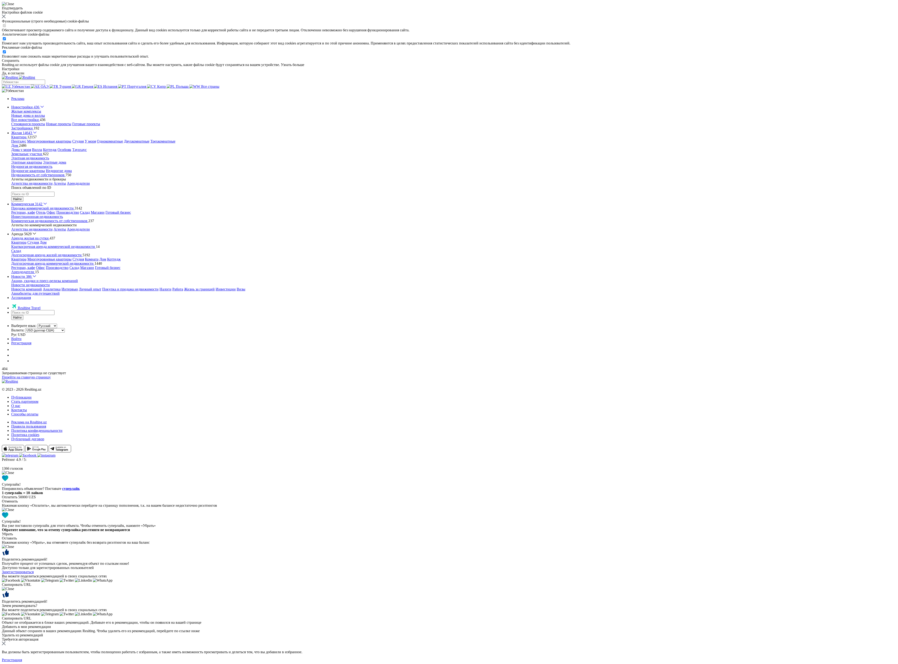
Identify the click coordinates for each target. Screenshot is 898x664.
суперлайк (71, 489)
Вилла (37, 150)
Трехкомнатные (162, 141)
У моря (90, 141)
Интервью (70, 289)
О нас (15, 406)
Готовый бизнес (118, 212)
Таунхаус (79, 150)
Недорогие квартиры (28, 171)
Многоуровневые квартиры (49, 141)
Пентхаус (18, 141)
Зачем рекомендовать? (19, 606)
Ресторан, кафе (23, 212)
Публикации (21, 397)
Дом (43, 242)
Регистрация (21, 343)
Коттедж (50, 150)
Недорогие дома (59, 171)
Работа (177, 289)
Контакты (19, 410)
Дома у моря (21, 150)
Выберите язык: (23, 326)
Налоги (165, 289)
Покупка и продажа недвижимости (130, 289)
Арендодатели (78, 183)
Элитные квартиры (26, 162)
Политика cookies (25, 435)
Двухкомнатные (136, 141)
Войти (16, 339)
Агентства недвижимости (32, 183)
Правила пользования (28, 426)
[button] (13, 91)
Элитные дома (54, 162)
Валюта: (17, 330)
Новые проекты (58, 124)
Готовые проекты (86, 124)
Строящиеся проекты (28, 124)
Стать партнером (24, 402)
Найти (17, 199)
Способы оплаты (24, 414)
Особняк (64, 150)
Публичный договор (27, 439)
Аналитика (52, 289)
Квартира (18, 242)
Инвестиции (226, 289)
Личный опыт (90, 289)
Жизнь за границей (199, 289)
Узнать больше (292, 65)
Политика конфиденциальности (36, 431)
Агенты (60, 183)
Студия (78, 141)
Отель (41, 212)
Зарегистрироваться (18, 572)
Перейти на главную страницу (26, 377)
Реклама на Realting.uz (29, 422)
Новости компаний (26, 289)
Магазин (98, 212)
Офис (51, 212)
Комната (91, 259)
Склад (85, 212)
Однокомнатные (110, 141)
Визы (241, 289)
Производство (67, 212)
